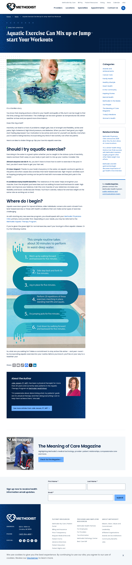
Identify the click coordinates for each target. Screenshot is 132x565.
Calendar (116, 3)
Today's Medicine (109, 114)
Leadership (106, 529)
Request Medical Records (61, 536)
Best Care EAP (82, 541)
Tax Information (83, 535)
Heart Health (108, 86)
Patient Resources (91, 3)
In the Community (110, 90)
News (109, 3)
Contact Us (113, 8)
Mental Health (108, 97)
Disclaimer (32, 558)
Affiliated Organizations (110, 533)
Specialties (83, 8)
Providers (58, 8)
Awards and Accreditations (111, 536)
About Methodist (110, 519)
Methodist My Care (68, 3)
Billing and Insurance (59, 529)
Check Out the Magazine (50, 459)
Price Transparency (59, 533)
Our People (107, 104)
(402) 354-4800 (25, 534)
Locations (70, 8)
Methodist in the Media (111, 101)
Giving (102, 3)
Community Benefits (109, 539)
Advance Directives (59, 542)
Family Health (108, 78)
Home (9, 17)
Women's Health (109, 118)
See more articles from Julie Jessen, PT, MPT (30, 408)
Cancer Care (108, 75)
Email (54, 492)
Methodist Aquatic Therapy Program (21, 221)
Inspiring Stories (109, 93)
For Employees (82, 529)
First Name (57, 481)
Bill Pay (80, 3)
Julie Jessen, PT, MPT (20, 383)
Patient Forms (57, 539)
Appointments (97, 8)
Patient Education (58, 545)
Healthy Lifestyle (109, 82)
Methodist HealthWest (38, 388)
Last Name (96, 481)
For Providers (81, 532)
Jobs (123, 3)
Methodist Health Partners (86, 526)
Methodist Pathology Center (87, 538)
